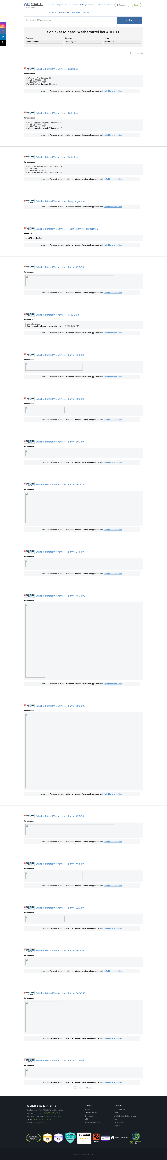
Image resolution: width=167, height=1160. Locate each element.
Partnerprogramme (86, 5)
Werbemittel (64, 12)
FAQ (115, 1119)
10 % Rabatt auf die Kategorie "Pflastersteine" (43, 128)
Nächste (139, 53)
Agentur (75, 5)
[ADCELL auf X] (3, 43)
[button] (129, 20)
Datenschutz (119, 1122)
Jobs (116, 1113)
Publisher (51, 5)
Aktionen (86, 12)
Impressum (118, 1126)
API (86, 1119)
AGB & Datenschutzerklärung (125, 1116)
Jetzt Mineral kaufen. (33, 238)
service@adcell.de (39, 1123)
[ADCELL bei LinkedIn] (3, 37)
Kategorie (68, 38)
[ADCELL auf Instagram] (3, 25)
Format (106, 38)
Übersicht (52, 12)
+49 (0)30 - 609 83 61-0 (51, 1113)
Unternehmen (119, 1110)
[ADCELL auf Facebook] (3, 31)
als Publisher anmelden (113, 91)
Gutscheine (76, 12)
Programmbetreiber (63, 5)
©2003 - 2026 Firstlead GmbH (83, 1154)
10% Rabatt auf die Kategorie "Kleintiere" (41, 84)
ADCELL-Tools (100, 5)
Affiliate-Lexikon (91, 1113)
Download (89, 1116)
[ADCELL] (84, 1138)
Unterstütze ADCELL (92, 1122)
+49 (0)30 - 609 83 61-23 (53, 1116)
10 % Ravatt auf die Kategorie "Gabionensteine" (43, 172)
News (87, 1110)
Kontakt (109, 5)
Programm (30, 38)
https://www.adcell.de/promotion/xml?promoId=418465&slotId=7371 (52, 326)
